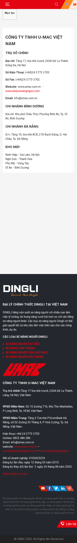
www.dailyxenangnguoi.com (22, 91)
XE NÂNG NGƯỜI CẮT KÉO (23, 344)
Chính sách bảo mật (15, 474)
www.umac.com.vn (25, 446)
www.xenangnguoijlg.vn (54, 451)
